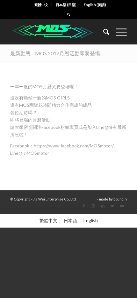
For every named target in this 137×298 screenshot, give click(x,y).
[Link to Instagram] (93, 206)
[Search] (103, 31)
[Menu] (118, 31)
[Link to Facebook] (84, 206)
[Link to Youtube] (122, 206)
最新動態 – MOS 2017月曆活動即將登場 (55, 53)
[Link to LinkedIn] (103, 206)
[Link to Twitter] (112, 206)
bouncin (120, 199)
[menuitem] (41, 4)
